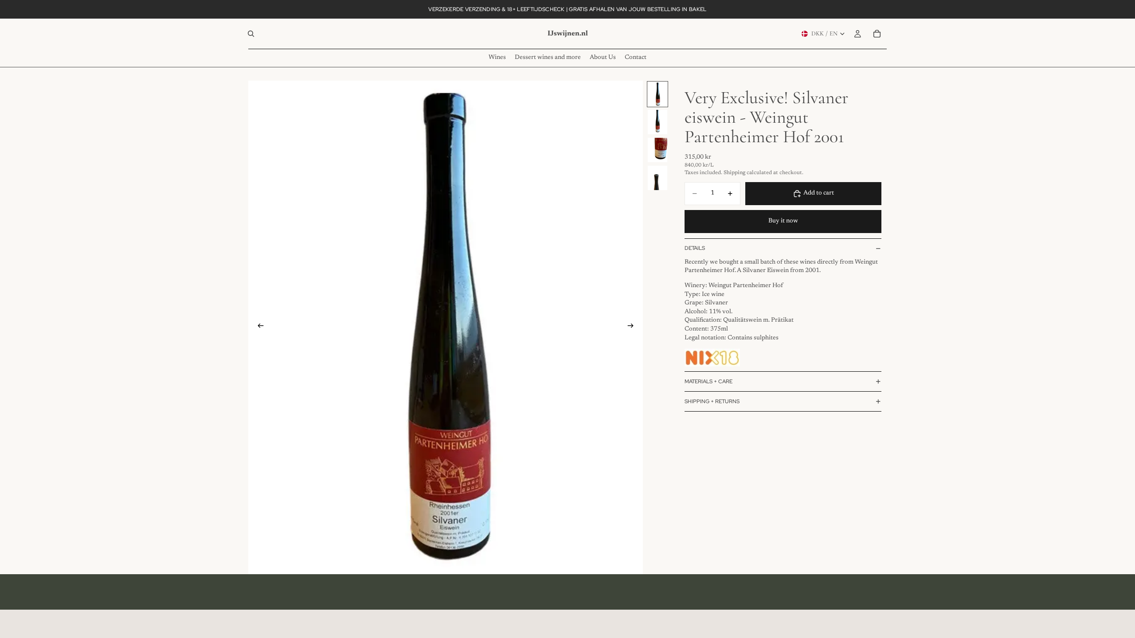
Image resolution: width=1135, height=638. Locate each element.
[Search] (251, 33)
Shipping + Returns (712, 401)
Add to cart (818, 193)
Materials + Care (708, 381)
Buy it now (783, 221)
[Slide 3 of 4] (657, 150)
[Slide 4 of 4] (657, 178)
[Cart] (877, 33)
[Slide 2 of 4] (657, 122)
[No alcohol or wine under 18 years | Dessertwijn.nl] (712, 357)
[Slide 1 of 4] (657, 94)
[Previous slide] (258, 327)
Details (695, 248)
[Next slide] (633, 327)
